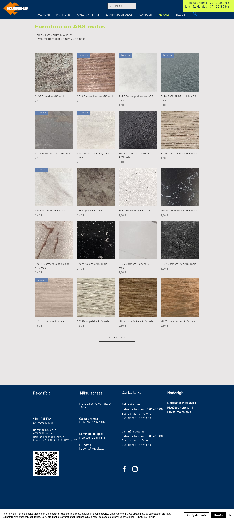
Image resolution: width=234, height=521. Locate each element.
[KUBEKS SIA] (135, 469)
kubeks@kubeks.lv (91, 449)
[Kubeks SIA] (124, 469)
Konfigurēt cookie (196, 515)
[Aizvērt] (230, 515)
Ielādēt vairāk (117, 338)
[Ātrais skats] (54, 72)
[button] (195, 14)
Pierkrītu (218, 515)
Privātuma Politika (145, 516)
